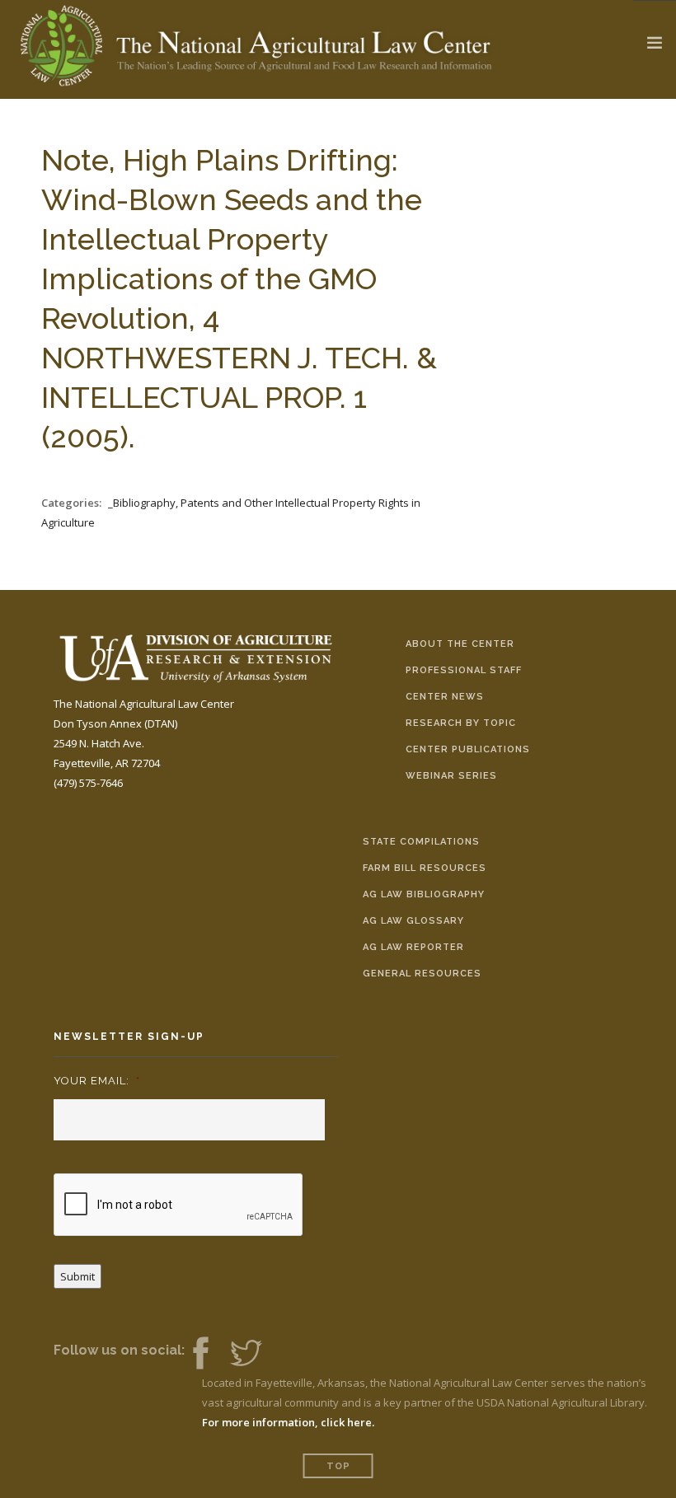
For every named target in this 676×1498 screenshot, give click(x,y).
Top (338, 1466)
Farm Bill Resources (424, 868)
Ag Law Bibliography (424, 894)
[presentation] (179, 1205)
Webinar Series (451, 775)
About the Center (460, 644)
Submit (77, 1276)
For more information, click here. (288, 1422)
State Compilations (421, 841)
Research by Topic (461, 723)
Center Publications (468, 749)
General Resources (422, 973)
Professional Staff (464, 670)
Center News (445, 696)
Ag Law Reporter (413, 947)
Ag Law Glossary (413, 920)
